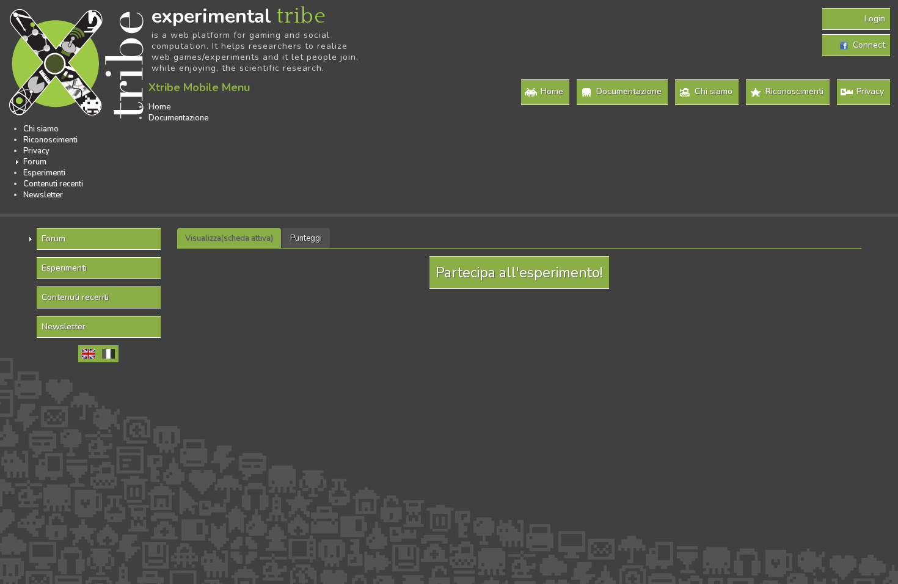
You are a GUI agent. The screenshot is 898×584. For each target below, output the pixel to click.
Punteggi (306, 238)
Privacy (870, 91)
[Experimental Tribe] (78, 65)
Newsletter (43, 194)
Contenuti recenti (53, 183)
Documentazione (629, 91)
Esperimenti (44, 172)
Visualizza (229, 238)
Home (552, 91)
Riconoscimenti (794, 91)
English (88, 353)
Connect (866, 45)
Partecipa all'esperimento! (519, 272)
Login (874, 18)
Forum (34, 161)
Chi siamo (713, 91)
